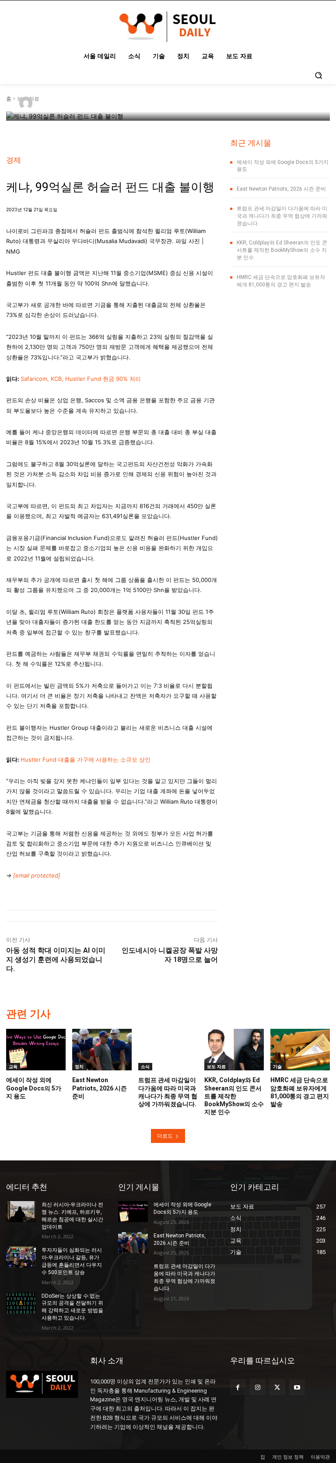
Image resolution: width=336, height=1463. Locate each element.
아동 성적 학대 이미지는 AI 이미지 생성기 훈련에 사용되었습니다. (55, 959)
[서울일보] (27, 103)
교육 (13, 1066)
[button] (318, 75)
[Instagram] (257, 1387)
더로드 (165, 1135)
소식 (145, 1066)
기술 (277, 1066)
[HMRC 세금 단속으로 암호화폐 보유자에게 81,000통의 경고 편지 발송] (300, 1049)
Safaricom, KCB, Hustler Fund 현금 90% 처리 (81, 378)
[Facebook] (237, 1387)
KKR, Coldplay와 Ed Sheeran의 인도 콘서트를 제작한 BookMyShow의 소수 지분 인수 (282, 250)
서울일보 (53, 103)
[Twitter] (277, 1387)
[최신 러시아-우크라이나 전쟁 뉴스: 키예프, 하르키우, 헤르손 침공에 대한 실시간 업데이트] (21, 1211)
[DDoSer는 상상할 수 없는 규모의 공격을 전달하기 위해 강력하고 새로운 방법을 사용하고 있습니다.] (21, 1302)
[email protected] (36, 875)
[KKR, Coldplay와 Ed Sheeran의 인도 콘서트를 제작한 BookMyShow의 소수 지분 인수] (234, 1049)
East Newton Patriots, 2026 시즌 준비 (281, 189)
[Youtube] (296, 1387)
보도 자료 (216, 1066)
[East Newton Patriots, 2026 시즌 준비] (102, 1049)
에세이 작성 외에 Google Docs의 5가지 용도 (33, 1087)
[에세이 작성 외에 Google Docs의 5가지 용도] (36, 1049)
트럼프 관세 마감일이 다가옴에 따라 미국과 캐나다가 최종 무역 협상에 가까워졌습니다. (282, 216)
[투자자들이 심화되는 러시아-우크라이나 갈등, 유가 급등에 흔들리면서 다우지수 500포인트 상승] (21, 1257)
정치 (79, 1066)
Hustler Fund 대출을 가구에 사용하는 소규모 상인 (85, 759)
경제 (13, 160)
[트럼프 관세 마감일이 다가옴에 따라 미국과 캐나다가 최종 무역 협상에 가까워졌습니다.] (168, 1049)
